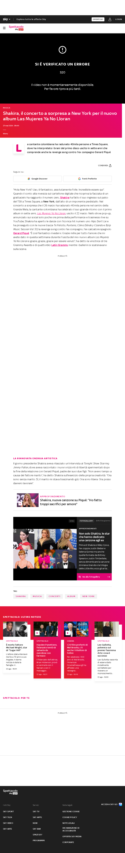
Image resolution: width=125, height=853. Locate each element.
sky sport (8, 811)
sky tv (36, 811)
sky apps (37, 817)
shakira (21, 596)
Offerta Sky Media (71, 836)
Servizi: (36, 805)
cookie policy (69, 817)
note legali (68, 823)
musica (37, 596)
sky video (8, 823)
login (118, 19)
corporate (68, 842)
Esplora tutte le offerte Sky (31, 19)
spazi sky (37, 835)
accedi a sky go (109, 804)
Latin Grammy (59, 245)
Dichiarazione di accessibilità (70, 829)
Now (35, 823)
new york (88, 596)
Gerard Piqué (21, 233)
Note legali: (67, 805)
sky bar (37, 829)
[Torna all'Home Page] (16, 28)
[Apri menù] (4, 28)
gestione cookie (71, 811)
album (71, 596)
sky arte (7, 829)
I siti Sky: (7, 805)
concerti (54, 596)
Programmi (39, 840)
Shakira (64, 197)
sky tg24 (7, 817)
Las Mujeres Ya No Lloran (51, 213)
